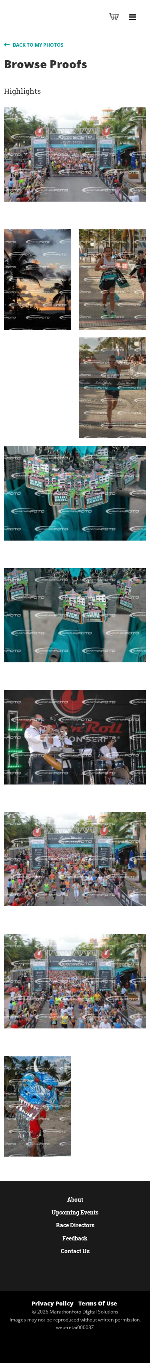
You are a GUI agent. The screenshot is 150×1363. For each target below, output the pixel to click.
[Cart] (114, 16)
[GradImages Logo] (45, 24)
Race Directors (75, 1225)
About (75, 1199)
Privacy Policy (53, 1303)
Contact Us (75, 1251)
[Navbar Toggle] (132, 17)
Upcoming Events (75, 1212)
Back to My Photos (38, 45)
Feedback (75, 1238)
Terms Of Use (97, 1303)
